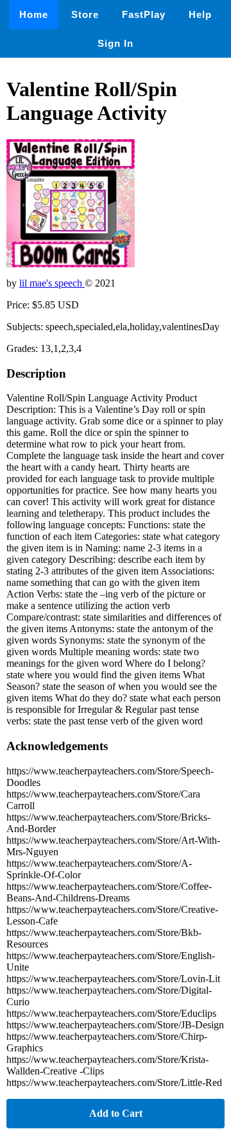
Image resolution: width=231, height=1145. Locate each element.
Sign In (115, 43)
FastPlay (144, 14)
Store (85, 14)
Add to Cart (115, 1113)
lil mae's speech (52, 283)
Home (33, 14)
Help (200, 14)
